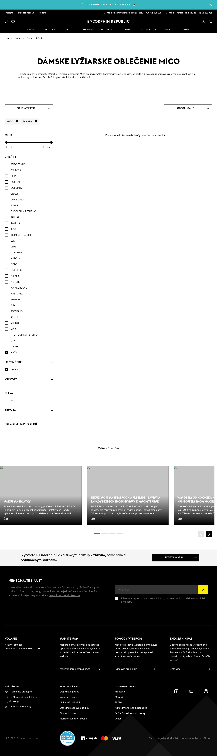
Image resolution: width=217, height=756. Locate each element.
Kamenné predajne (21, 692)
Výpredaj (30, 29)
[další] (209, 534)
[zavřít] (210, 4)
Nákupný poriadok (70, 702)
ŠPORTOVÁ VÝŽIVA (146, 29)
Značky (167, 29)
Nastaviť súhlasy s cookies (74, 719)
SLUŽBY (187, 29)
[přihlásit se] (203, 22)
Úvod (7, 38)
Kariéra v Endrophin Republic (131, 708)
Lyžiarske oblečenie (34, 38)
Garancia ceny (68, 713)
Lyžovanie (87, 29)
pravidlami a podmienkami (64, 595)
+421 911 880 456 (204, 13)
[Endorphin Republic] (109, 21)
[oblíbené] (13, 22)
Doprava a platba (69, 692)
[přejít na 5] (112, 533)
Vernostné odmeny (20, 706)
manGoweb (205, 738)
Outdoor (106, 29)
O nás (118, 719)
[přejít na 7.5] (120, 533)
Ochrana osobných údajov (74, 708)
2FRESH (171, 738)
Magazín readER (26, 13)
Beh (68, 29)
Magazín (119, 697)
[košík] (210, 22)
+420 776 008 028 (153, 13)
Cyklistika (49, 29)
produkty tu (125, 4)
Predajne (9, 13)
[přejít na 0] (97, 533)
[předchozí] (201, 534)
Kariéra (42, 13)
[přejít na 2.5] (105, 533)
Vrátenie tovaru (68, 697)
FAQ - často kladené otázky (130, 713)
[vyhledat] (6, 22)
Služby (118, 702)
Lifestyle (125, 29)
